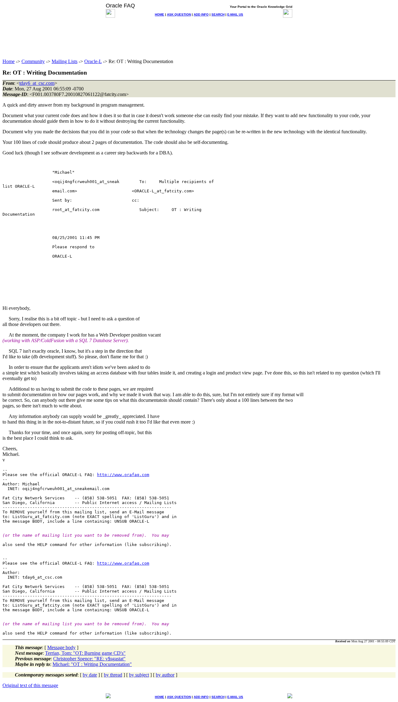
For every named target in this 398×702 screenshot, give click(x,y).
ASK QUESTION (179, 14)
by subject (139, 674)
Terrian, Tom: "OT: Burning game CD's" (85, 653)
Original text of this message (30, 685)
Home (8, 61)
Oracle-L (93, 61)
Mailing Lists (64, 61)
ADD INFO (201, 14)
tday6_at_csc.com (36, 83)
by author (165, 674)
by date (90, 674)
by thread (113, 674)
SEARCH (217, 14)
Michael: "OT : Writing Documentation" (92, 664)
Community (33, 61)
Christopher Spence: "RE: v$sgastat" (89, 658)
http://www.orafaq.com (123, 474)
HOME (159, 14)
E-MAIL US (235, 14)
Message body (61, 647)
